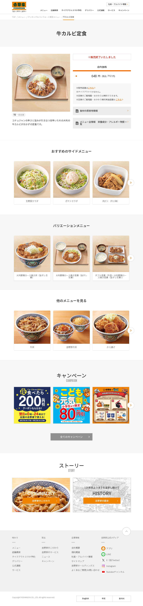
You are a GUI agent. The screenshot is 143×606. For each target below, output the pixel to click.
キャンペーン (123, 10)
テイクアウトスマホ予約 (71, 10)
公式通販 (100, 10)
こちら (91, 87)
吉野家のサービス (50, 552)
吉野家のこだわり (50, 547)
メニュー (43, 10)
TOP (14, 17)
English (85, 598)
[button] (130, 182)
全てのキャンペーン (71, 437)
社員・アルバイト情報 (117, 4)
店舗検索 (54, 10)
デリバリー (89, 10)
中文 (103, 598)
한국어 (121, 598)
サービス (111, 10)
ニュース (46, 556)
